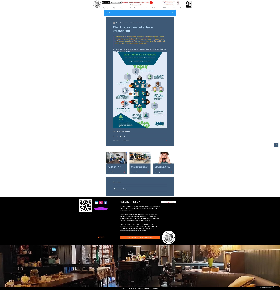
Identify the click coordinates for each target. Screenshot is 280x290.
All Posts (108, 13)
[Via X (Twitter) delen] (117, 136)
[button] (172, 12)
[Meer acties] (166, 23)
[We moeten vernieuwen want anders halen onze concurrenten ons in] (163, 158)
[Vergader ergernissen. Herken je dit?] (116, 158)
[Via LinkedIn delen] (121, 136)
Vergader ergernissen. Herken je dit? (114, 166)
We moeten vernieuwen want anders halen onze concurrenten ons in (162, 166)
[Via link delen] (124, 136)
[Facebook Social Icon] (105, 202)
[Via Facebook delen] (113, 136)
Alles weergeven (170, 148)
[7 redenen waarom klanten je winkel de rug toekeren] (140, 158)
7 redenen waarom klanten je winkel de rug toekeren (139, 166)
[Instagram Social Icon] (101, 202)
